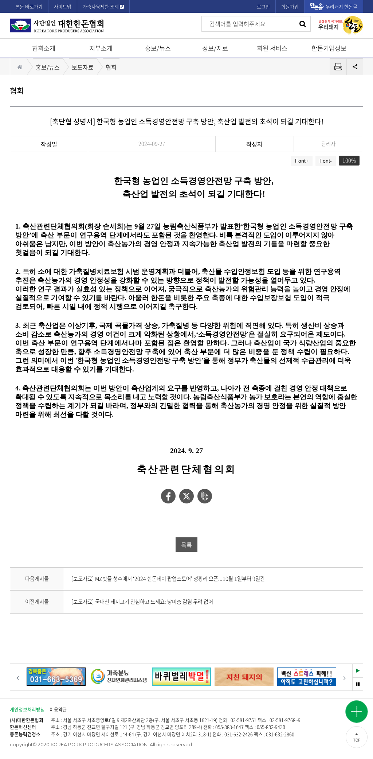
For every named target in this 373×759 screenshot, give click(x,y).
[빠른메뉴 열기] (357, 712)
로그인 (263, 6)
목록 (186, 544)
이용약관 (58, 709)
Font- (325, 161)
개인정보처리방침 (27, 709)
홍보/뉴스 (158, 48)
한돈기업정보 (328, 48)
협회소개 (43, 48)
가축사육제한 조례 (101, 6)
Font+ (302, 161)
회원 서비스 (272, 48)
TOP (356, 740)
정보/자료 (215, 48)
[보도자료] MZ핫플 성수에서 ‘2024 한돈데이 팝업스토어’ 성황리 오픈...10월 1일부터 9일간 (168, 579)
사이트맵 (62, 6)
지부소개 (101, 48)
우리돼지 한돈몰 (341, 6)
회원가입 (290, 6)
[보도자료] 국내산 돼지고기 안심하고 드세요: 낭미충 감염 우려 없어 (142, 602)
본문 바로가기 (29, 6)
